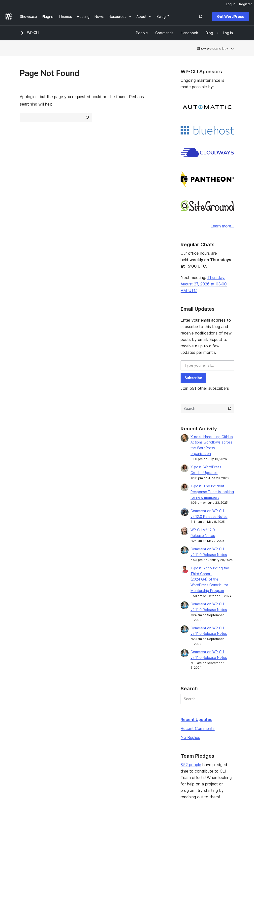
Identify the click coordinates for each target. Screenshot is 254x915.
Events (156, 840)
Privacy (26, 856)
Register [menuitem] (245, 4)
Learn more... (222, 225)
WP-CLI (33, 32)
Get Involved (162, 833)
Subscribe (193, 378)
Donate (159, 848)
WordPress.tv (121, 856)
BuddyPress (207, 856)
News (24, 840)
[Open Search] (200, 16)
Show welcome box (212, 48)
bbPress (204, 848)
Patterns (71, 856)
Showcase (72, 833)
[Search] (229, 408)
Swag (158, 856)
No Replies (190, 737)
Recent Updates (196, 719)
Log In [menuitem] (230, 4)
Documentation (120, 840)
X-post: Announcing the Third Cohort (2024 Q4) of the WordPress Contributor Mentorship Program (209, 579)
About (25, 833)
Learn (112, 833)
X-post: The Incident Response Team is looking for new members (212, 491)
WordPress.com (210, 833)
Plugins (69, 848)
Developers (117, 848)
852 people (191, 764)
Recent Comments (198, 728)
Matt (201, 840)
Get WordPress (230, 16)
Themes (70, 840)
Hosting (26, 848)
